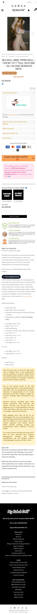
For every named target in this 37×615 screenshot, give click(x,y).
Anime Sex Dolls (18, 592)
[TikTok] (24, 6)
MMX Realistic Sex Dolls (18, 584)
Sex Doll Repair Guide (18, 567)
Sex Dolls (8, 54)
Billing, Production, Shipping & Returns (18, 544)
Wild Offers (18, 589)
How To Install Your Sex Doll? (18, 562)
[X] (11, 608)
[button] (18, 158)
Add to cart (14, 216)
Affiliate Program (19, 548)
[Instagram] (18, 608)
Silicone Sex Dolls (27, 296)
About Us (18, 537)
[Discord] (18, 6)
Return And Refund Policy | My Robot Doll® (19, 555)
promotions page (13, 114)
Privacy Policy (18, 541)
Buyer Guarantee (19, 546)
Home (3, 54)
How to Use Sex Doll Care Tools (18, 565)
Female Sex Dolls (15, 54)
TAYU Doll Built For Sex (18, 582)
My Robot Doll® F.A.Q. (18, 553)
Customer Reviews (18, 575)
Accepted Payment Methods (18, 572)
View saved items (18, 76)
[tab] (18, 105)
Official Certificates (18, 539)
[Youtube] (15, 6)
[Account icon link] (29, 10)
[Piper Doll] (18, 102)
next (33, 33)
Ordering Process (18, 570)
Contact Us (18, 534)
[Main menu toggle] (2, 10)
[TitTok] (22, 608)
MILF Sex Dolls (18, 595)
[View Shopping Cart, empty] (35, 10)
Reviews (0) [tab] (5, 478)
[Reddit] (21, 6)
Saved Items (18, 551)
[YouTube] (14, 608)
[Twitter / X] (12, 6)
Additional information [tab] (9, 482)
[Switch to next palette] (4, 2)
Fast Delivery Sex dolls (18, 587)
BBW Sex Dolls (18, 597)
